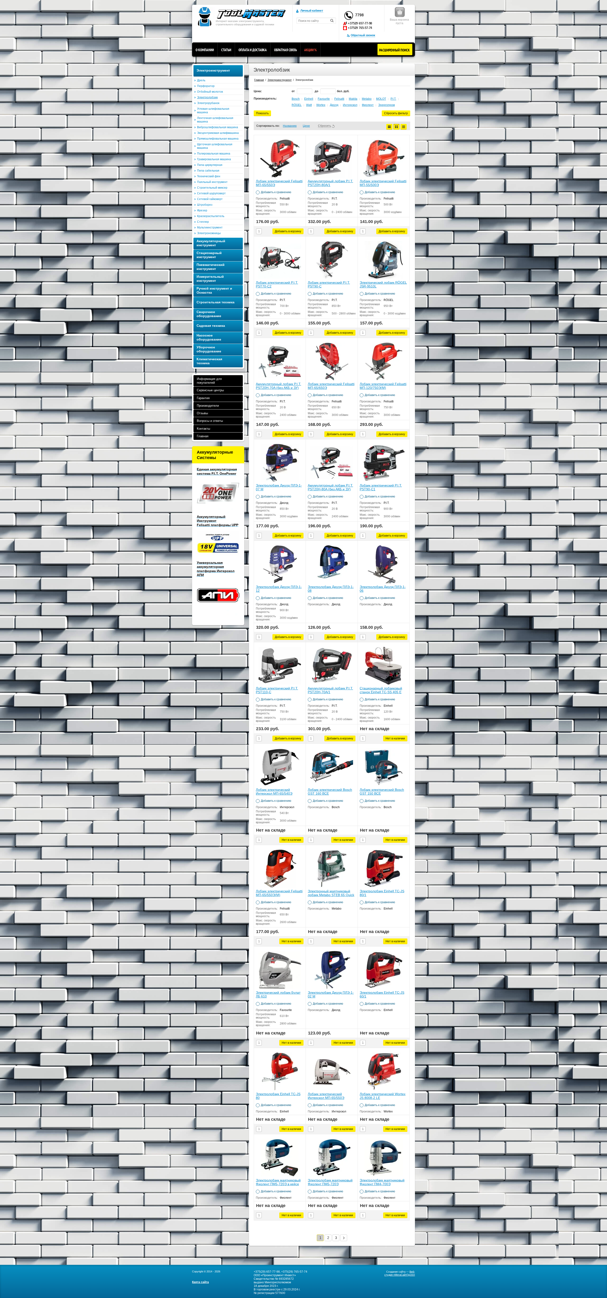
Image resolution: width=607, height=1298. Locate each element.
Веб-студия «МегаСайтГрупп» (399, 1273)
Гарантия (203, 398)
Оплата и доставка (253, 50)
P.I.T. (393, 98)
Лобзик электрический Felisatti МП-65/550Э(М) (279, 893)
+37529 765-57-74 (360, 28)
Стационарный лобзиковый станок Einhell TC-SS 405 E (381, 690)
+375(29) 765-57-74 (294, 1271)
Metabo (367, 98)
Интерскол (350, 105)
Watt (309, 105)
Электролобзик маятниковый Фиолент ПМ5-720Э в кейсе (278, 1182)
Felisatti (339, 98)
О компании (205, 50)
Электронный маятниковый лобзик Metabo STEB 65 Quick (331, 893)
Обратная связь (285, 50)
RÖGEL (297, 105)
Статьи (226, 50)
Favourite (324, 98)
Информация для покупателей (209, 380)
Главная (202, 436)
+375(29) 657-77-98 (267, 1271)
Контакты (203, 428)
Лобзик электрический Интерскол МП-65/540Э (274, 791)
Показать (262, 113)
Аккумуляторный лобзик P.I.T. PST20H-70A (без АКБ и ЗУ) (278, 386)
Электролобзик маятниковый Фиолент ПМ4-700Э (382, 1182)
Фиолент (368, 105)
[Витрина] (396, 127)
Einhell (308, 98)
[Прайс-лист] (403, 127)
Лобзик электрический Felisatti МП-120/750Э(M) (383, 386)
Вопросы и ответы (210, 421)
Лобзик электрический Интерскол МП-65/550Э (326, 1096)
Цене (306, 126)
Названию (290, 126)
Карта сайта (200, 1282)
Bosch (296, 98)
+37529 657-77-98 (360, 23)
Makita (353, 98)
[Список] (389, 127)
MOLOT (381, 98)
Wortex (320, 105)
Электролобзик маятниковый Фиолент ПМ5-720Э (330, 1182)
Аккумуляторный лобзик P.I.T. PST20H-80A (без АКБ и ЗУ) (330, 487)
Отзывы (202, 413)
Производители (208, 405)
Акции (310, 50)
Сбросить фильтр (396, 113)
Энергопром (386, 105)
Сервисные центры (210, 390)
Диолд (334, 105)
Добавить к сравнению (275, 192)
